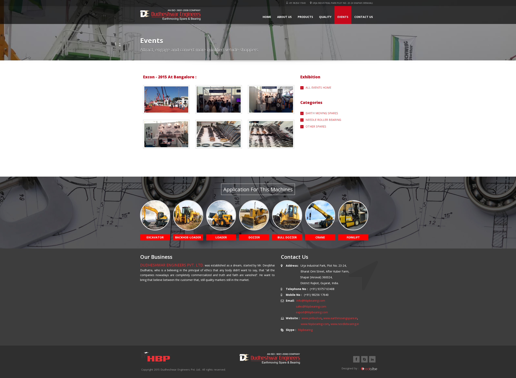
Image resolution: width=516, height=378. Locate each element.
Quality (325, 17)
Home (267, 17)
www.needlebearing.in (345, 324)
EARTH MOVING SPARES (322, 113)
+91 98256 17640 (297, 3)
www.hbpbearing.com (315, 324)
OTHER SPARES (316, 126)
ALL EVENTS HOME (318, 87)
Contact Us (363, 17)
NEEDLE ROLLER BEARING (323, 120)
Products (305, 17)
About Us (284, 17)
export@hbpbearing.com (312, 312)
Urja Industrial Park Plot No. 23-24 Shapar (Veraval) (343, 3)
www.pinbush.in (312, 318)
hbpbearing (305, 330)
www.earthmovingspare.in (340, 318)
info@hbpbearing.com (310, 300)
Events (342, 17)
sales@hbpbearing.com (311, 306)
